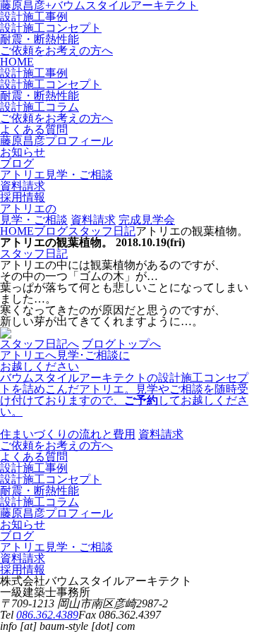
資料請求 (93, 220)
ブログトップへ (121, 344)
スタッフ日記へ (39, 344)
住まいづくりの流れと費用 (67, 434)
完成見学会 (147, 220)
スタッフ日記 (34, 254)
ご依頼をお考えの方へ (56, 50)
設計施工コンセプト (51, 28)
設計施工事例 (34, 17)
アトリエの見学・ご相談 (34, 214)
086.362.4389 (47, 615)
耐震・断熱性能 (39, 39)
